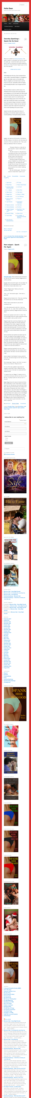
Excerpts (10, 236)
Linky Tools (18, 231)
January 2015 (7, 641)
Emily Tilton (19, 190)
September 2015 (7, 632)
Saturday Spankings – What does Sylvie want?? (14, 1095)
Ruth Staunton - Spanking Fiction (9, 220)
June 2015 (6, 634)
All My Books (15, 23)
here (9, 65)
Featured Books (7, 676)
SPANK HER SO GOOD (15, 69)
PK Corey (19, 182)
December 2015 (7, 629)
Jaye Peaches (9, 201)
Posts (13, 236)
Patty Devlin (19, 192)
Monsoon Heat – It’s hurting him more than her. (14, 593)
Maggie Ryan (9, 194)
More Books (17, 26)
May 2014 (6, 654)
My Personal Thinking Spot (10, 999)
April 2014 (6, 655)
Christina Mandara (10, 207)
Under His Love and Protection (11, 1014)
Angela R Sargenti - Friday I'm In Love (10, 210)
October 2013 (7, 664)
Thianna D (19, 198)
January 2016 (7, 628)
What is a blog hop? (8, 228)
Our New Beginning (8, 1000)
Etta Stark (19, 207)
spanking (21, 237)
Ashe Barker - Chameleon (20, 202)
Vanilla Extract (7, 1015)
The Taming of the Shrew (9, 1009)
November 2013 (7, 663)
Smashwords (22, 176)
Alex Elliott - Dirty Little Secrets (21, 209)
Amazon (9, 176)
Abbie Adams (9, 192)
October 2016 (7, 625)
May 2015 (6, 635)
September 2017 (7, 619)
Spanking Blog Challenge (9, 680)
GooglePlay (6, 177)
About (10, 23)
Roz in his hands (8, 1003)
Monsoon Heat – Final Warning (11, 594)
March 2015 (6, 638)
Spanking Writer (7, 1006)
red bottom (8, 237)
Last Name (7, 431)
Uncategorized (7, 682)
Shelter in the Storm (8, 1005)
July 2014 (6, 651)
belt (4, 237)
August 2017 (6, 620)
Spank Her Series (7, 29)
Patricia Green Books (21, 184)
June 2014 (6, 652)
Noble (17, 403)
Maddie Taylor (9, 196)
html (7, 438)
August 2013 (6, 667)
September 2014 (7, 648)
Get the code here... (8, 230)
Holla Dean (8, 8)
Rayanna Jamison (10, 205)
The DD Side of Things (9, 1008)
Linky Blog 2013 (24, 231)
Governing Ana (7, 995)
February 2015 (7, 640)
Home (5, 23)
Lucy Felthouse (20, 196)
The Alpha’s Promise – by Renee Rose (12, 1086)
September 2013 (7, 666)
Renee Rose (9, 184)
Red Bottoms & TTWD (9, 1002)
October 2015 (7, 631)
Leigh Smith (8, 182)
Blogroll (6, 673)
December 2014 (7, 643)
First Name (7, 426)
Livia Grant (19, 187)
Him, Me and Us (7, 997)
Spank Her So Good (15, 237)
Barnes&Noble (15, 176)
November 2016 (7, 623)
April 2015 (6, 637)
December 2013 (7, 661)
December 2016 (7, 622)
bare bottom (20, 406)
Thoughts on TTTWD (8, 1012)
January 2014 (7, 660)
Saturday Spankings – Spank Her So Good (12, 40)
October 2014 (7, 646)
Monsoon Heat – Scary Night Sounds (12, 591)
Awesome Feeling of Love (10, 991)
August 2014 (6, 649)
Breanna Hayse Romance (9, 199)
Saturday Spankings (18, 58)
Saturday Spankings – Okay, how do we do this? (15, 1068)
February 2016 (7, 626)
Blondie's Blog (7, 992)
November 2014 (7, 644)
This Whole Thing (8, 1011)
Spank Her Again (16, 407)
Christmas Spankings (8, 26)
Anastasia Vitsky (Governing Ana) (10, 187)
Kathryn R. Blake (20, 194)
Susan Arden (9, 215)
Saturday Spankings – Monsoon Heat (12, 596)
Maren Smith (19, 213)
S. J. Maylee (9, 190)
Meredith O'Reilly (9, 213)
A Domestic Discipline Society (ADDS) (12, 988)
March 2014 (6, 657)
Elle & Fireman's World (9, 994)
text (7, 440)
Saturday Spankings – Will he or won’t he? (13, 1077)
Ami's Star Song (7, 989)
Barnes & (14, 403)
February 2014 (7, 658)
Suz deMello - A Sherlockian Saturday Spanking (21, 216)
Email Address (15, 421)
